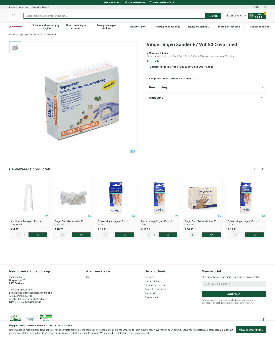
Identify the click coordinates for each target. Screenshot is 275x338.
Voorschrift (24, 7)
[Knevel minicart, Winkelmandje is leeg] (251, 15)
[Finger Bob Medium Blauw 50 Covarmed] (202, 198)
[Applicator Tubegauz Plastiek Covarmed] (29, 198)
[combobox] (114, 16)
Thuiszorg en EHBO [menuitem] (201, 27)
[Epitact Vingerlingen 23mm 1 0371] (159, 198)
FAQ (88, 277)
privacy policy (246, 302)
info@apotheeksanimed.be (37, 292)
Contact (13, 7)
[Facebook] (264, 319)
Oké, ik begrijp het (251, 329)
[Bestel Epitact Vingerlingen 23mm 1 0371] (168, 234)
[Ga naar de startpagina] (13, 15)
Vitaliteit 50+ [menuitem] (141, 27)
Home (12, 34)
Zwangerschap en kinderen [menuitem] (109, 27)
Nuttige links (152, 281)
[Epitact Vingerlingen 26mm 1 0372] (116, 198)
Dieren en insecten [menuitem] (231, 27)
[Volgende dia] (262, 169)
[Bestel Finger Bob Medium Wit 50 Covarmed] (81, 234)
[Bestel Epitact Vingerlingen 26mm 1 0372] (124, 234)
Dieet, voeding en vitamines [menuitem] (79, 27)
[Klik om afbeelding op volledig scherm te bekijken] (80, 98)
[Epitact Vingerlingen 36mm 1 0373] (246, 198)
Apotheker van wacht (156, 289)
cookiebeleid (142, 333)
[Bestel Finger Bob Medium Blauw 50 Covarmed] (211, 234)
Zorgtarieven (152, 297)
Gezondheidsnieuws (41, 7)
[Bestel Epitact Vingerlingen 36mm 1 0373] (254, 234)
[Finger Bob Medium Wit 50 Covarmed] (72, 198)
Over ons (149, 277)
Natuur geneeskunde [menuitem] (169, 27)
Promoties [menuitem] (16, 26)
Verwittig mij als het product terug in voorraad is (181, 66)
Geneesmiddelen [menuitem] (262, 27)
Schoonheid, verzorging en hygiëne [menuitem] (46, 27)
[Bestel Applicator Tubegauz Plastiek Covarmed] (38, 234)
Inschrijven (233, 293)
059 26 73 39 (26, 289)
